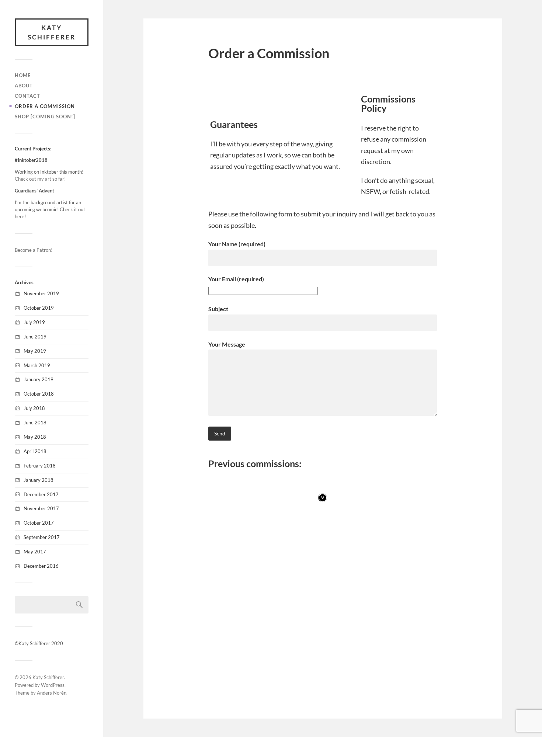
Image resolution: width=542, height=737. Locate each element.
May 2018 (35, 437)
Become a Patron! (33, 250)
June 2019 (35, 337)
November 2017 (41, 508)
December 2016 (41, 566)
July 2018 (34, 408)
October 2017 (39, 523)
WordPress (53, 685)
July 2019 (34, 322)
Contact (27, 96)
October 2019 (39, 308)
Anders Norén (51, 693)
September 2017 (42, 537)
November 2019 (41, 293)
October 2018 (39, 394)
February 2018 (40, 466)
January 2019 (38, 379)
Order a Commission (45, 106)
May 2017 (35, 552)
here (19, 216)
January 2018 (38, 480)
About (24, 85)
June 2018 (35, 422)
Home (23, 75)
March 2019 (37, 365)
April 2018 (35, 451)
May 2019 (35, 351)
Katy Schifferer (52, 32)
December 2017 (41, 494)
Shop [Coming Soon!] (45, 116)
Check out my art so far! (40, 179)
